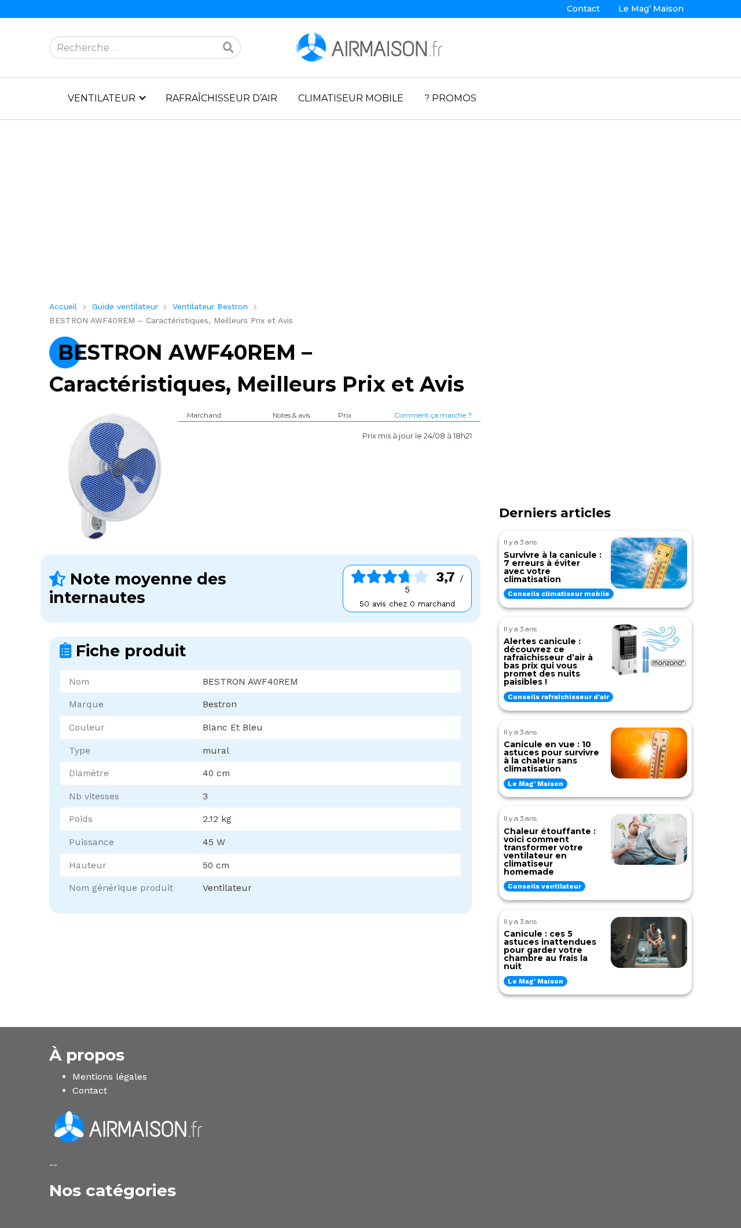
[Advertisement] (370, 215)
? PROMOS (450, 98)
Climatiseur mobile (350, 98)
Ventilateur (101, 98)
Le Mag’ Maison (651, 8)
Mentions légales (109, 1076)
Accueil (63, 306)
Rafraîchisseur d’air (221, 98)
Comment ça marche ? (433, 415)
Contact (583, 8)
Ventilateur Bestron (210, 306)
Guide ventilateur (125, 306)
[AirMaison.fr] (370, 46)
